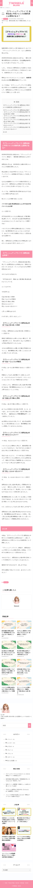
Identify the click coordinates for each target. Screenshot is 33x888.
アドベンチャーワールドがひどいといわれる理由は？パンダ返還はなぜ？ (18, 774)
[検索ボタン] (32, 3)
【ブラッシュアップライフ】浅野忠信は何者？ (16, 110)
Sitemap (22, 882)
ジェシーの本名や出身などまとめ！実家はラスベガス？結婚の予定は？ (18, 795)
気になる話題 (12, 760)
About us (17, 882)
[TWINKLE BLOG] (16, 3)
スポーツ (10, 757)
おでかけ (10, 746)
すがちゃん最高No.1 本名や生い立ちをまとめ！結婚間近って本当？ (17, 790)
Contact (26, 882)
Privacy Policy (11, 882)
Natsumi (16, 606)
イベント (10, 739)
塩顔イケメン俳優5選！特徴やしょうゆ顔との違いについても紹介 (18, 785)
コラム (10, 753)
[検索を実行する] (29, 725)
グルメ (10, 750)
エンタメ (5, 18)
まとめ (5, 132)
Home (6, 882)
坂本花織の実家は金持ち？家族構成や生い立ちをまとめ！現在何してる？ (18, 779)
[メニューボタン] (1, 3)
